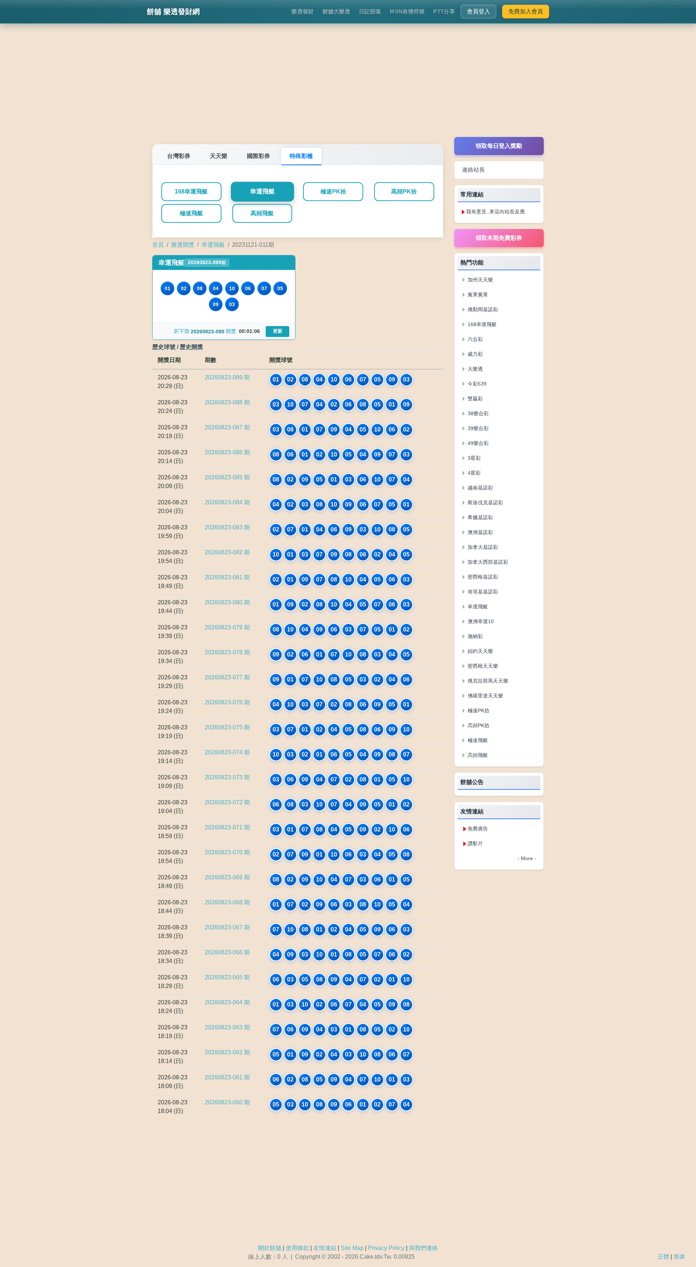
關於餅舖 (269, 1248)
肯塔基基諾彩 (482, 592)
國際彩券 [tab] (258, 156)
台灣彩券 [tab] (178, 156)
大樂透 (474, 369)
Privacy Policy (386, 1248)
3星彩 (473, 458)
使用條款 (297, 1248)
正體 (663, 1257)
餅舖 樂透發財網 (173, 12)
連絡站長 (473, 170)
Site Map (352, 1248)
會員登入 (478, 11)
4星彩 (473, 473)
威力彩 (474, 354)
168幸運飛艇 (191, 191)
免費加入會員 (525, 11)
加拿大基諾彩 (482, 547)
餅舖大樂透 (337, 11)
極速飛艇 (191, 213)
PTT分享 (444, 11)
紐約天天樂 (479, 651)
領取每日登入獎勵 (499, 146)
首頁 (158, 245)
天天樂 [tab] (218, 156)
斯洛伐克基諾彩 (484, 502)
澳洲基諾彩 (479, 532)
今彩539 (476, 384)
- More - (527, 858)
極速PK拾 (333, 191)
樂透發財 (302, 11)
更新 (277, 331)
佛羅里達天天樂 (484, 696)
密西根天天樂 (482, 666)
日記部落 (370, 11)
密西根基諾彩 (482, 577)
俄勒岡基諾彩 (482, 309)
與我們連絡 (423, 1248)
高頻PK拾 (404, 191)
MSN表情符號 (407, 11)
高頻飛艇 (262, 213)
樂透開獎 (182, 245)
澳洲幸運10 (480, 621)
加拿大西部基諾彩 (487, 562)
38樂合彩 (477, 413)
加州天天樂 (479, 280)
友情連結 (324, 1248)
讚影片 (475, 843)
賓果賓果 (477, 294)
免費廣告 (478, 829)
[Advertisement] (348, 86)
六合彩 (474, 339)
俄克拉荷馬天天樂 (487, 681)
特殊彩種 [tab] (301, 156)
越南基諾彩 (479, 488)
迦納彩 (474, 636)
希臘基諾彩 (479, 517)
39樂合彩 (477, 428)
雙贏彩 (474, 398)
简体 (679, 1257)
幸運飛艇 (262, 191)
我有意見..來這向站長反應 (495, 211)
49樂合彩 (477, 443)
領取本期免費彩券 (499, 238)
